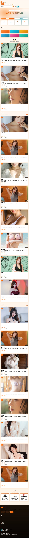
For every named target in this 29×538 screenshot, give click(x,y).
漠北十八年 (3, 323)
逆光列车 (2, 392)
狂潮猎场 (2, 460)
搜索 (12, 6)
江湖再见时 (3, 59)
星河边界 (2, 482)
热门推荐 (2, 519)
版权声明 (3, 523)
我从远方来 (3, 202)
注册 (17, 6)
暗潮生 (2, 179)
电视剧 (10, 4)
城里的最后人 (3, 249)
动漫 (13, 4)
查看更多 (27, 114)
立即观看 (8, 18)
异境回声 (2, 415)
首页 (2, 4)
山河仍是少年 (3, 226)
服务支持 (3, 522)
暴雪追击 (2, 370)
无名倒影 (2, 437)
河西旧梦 (2, 82)
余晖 (2, 156)
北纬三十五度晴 (3, 132)
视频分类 (2, 516)
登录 (15, 6)
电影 (6, 4)
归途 (2, 272)
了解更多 (21, 18)
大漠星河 (2, 104)
